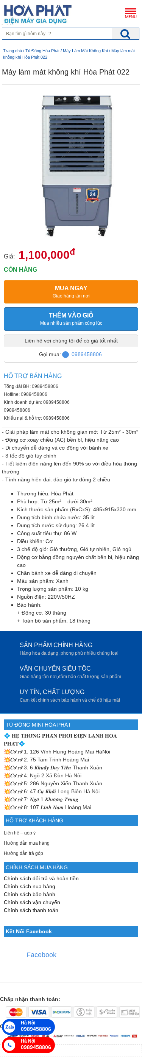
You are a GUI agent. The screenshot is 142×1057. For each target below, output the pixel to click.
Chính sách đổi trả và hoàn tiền (41, 878)
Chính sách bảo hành (29, 894)
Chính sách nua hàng (29, 886)
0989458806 (87, 354)
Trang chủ (12, 50)
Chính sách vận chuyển (32, 902)
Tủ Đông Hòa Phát (42, 50)
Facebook (41, 955)
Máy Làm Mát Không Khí (86, 50)
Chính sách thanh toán (31, 910)
